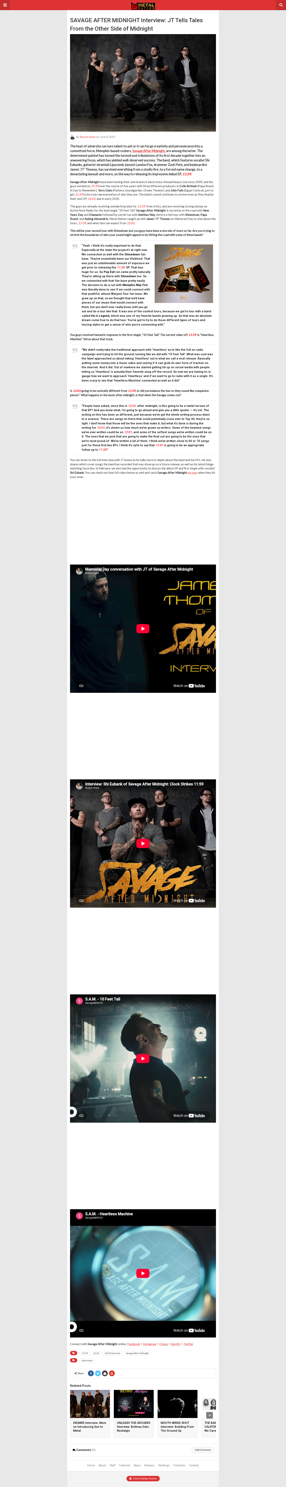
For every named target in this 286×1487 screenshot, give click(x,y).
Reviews (149, 1465)
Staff (113, 1465)
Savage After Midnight (148, 151)
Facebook (133, 1344)
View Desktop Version (144, 1478)
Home (91, 1465)
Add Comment (203, 1450)
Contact (194, 1465)
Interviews (87, 1360)
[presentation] (209, 1415)
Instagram (149, 1344)
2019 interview (112, 1353)
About (102, 1465)
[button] (5, 5)
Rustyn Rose (88, 136)
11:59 (85, 1353)
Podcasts (179, 1465)
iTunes (163, 1344)
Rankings (164, 1465)
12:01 (96, 1353)
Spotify (176, 1344)
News (137, 1465)
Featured (124, 1465)
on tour (192, 472)
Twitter (188, 1344)
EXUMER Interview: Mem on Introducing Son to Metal (89, 1426)
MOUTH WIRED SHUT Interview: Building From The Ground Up (177, 1426)
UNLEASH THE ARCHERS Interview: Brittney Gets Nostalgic (133, 1426)
